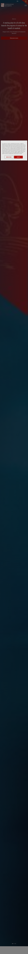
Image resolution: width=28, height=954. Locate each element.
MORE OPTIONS (9, 157)
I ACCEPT (18, 157)
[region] (14, 150)
